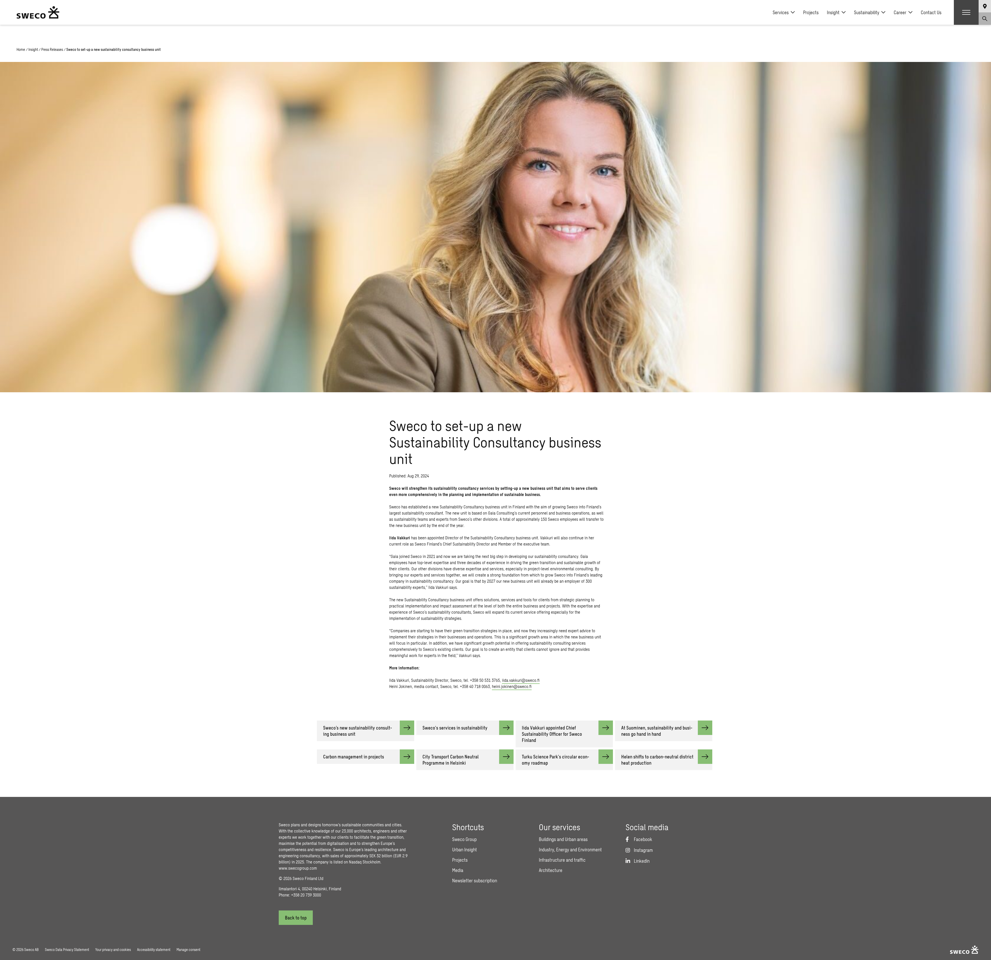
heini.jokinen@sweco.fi (512, 686)
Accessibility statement (153, 949)
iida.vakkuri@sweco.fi (521, 680)
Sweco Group (464, 839)
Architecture (550, 870)
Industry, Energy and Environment (570, 849)
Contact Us (931, 12)
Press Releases (52, 49)
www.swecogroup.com (298, 868)
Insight (833, 12)
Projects (811, 12)
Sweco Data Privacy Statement (67, 949)
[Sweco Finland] (38, 12)
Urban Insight (464, 849)
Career (900, 12)
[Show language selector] (985, 6)
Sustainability (866, 12)
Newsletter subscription (474, 880)
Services (781, 12)
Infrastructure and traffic (562, 860)
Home (21, 49)
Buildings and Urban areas (563, 839)
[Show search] (985, 18)
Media (457, 870)
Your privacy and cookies (113, 949)
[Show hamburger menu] (966, 12)
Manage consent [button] (188, 949)
